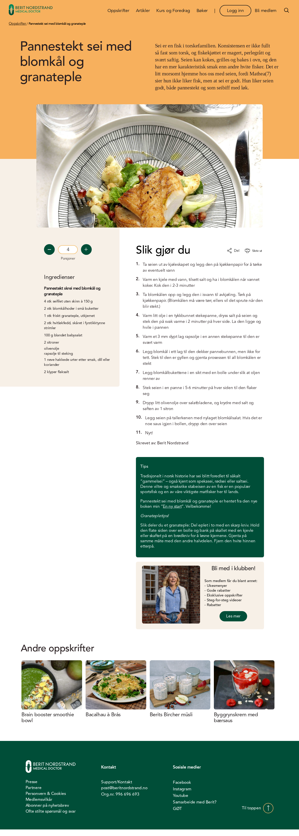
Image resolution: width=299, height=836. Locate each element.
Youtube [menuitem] (180, 795)
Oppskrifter (18, 23)
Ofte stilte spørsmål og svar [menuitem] (51, 811)
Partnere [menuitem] (34, 787)
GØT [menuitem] (177, 808)
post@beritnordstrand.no (124, 788)
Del (236, 250)
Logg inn (235, 10)
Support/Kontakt (116, 782)
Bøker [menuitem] (202, 10)
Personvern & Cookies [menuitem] (46, 793)
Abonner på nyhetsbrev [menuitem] (47, 805)
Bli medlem (265, 10)
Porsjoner (68, 258)
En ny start (172, 506)
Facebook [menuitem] (182, 782)
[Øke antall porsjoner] (86, 249)
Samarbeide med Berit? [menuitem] (194, 802)
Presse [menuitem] (31, 782)
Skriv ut (257, 250)
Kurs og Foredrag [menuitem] (173, 10)
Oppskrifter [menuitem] (118, 10)
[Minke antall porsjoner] (49, 249)
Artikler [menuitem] (143, 10)
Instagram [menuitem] (182, 789)
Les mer (233, 616)
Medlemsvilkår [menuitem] (39, 799)
